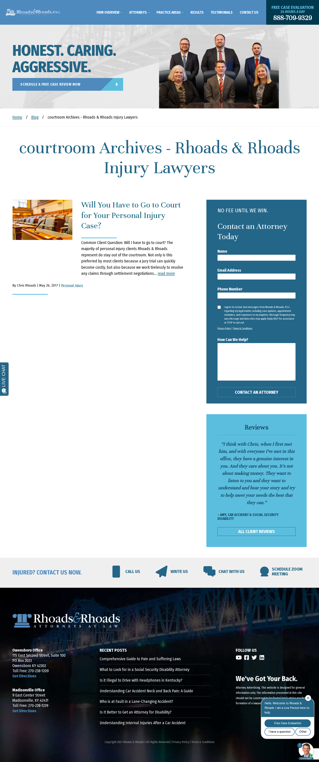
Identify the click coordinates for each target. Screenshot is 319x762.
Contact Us (249, 12)
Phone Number (229, 289)
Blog (35, 117)
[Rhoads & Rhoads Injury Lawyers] (33, 12)
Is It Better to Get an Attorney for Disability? (135, 712)
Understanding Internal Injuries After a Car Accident (143, 723)
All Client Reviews (256, 531)
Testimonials (222, 12)
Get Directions (24, 676)
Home (17, 117)
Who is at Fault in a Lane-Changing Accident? (136, 701)
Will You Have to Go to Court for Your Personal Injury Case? (131, 215)
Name (222, 251)
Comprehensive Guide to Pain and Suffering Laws (140, 659)
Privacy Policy (224, 328)
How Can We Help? (232, 339)
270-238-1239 (38, 705)
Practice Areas (169, 12)
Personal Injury (72, 285)
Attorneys (138, 12)
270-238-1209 (38, 671)
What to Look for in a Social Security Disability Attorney (144, 669)
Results (197, 12)
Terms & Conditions (242, 328)
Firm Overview (108, 12)
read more (166, 273)
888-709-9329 (292, 18)
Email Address (229, 270)
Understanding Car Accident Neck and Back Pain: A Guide (146, 691)
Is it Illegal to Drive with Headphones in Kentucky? (141, 680)
